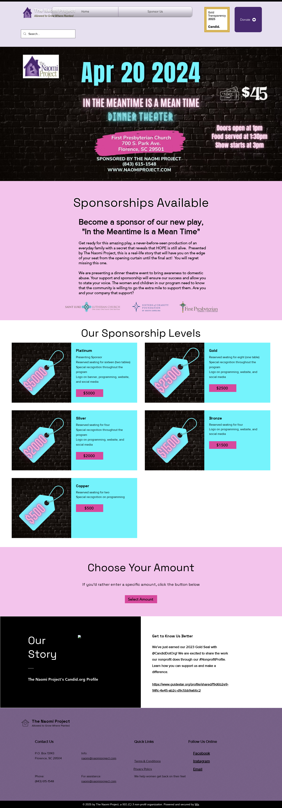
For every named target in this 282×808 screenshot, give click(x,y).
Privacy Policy (143, 769)
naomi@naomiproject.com (98, 781)
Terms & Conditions (147, 761)
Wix (197, 804)
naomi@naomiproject (95, 758)
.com (113, 758)
